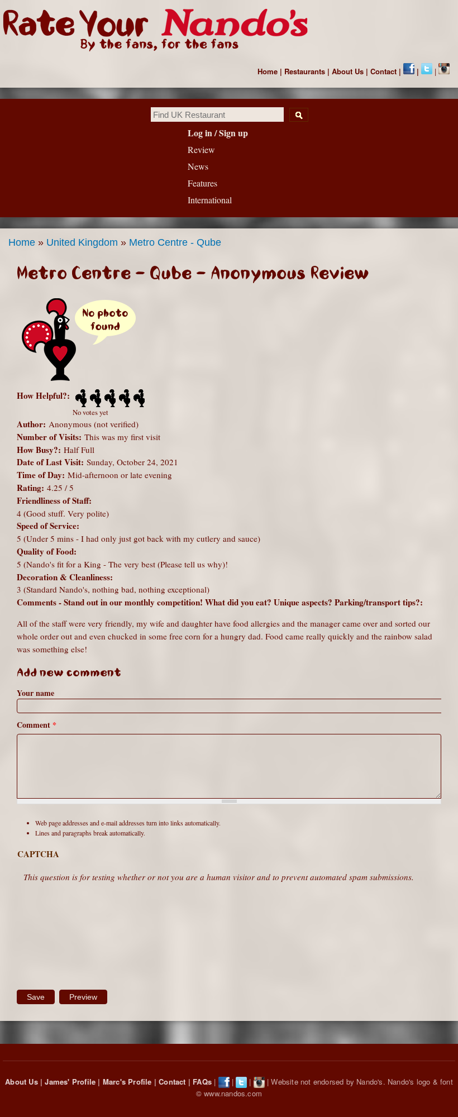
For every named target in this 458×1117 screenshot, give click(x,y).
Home (267, 71)
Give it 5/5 (138, 398)
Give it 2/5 (94, 398)
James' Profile (70, 1081)
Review (201, 149)
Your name (35, 693)
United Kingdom (82, 242)
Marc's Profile (127, 1081)
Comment (36, 725)
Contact (383, 71)
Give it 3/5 (109, 398)
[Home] (160, 30)
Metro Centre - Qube (175, 242)
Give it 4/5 (123, 398)
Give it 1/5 (80, 398)
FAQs (202, 1081)
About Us (348, 71)
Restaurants (304, 71)
